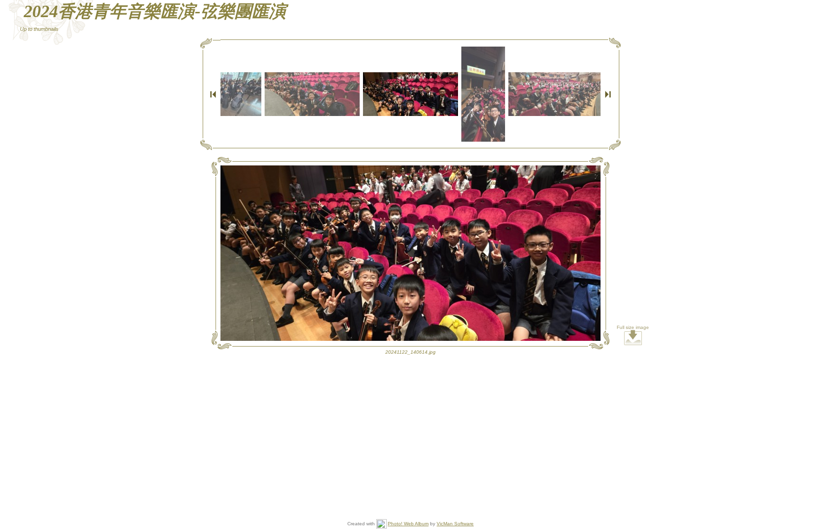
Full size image (633, 327)
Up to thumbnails (39, 29)
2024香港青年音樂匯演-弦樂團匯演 (155, 11)
